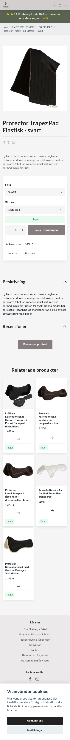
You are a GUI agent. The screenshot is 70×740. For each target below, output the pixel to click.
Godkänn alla (35, 720)
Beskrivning (14, 281)
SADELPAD (45, 27)
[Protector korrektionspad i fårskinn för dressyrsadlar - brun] (19, 513)
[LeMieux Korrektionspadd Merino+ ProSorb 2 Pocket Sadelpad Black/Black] (19, 439)
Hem (5, 27)
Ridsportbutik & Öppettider (35, 639)
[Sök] (54, 5)
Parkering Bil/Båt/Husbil (35, 660)
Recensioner (15, 326)
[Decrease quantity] (9, 230)
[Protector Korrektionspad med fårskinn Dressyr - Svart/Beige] (19, 586)
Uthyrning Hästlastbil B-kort (35, 634)
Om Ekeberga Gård (35, 629)
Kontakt (35, 650)
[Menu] (66, 5)
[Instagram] (37, 679)
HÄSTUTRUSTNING (23, 27)
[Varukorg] (60, 5)
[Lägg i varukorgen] (52, 511)
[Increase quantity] (22, 230)
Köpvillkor (35, 644)
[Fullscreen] (35, 78)
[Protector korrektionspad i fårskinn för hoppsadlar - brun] (52, 438)
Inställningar (35, 730)
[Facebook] (30, 679)
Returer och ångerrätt (35, 655)
